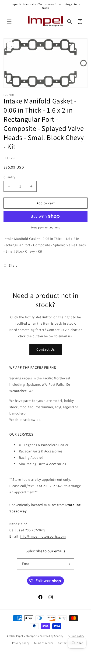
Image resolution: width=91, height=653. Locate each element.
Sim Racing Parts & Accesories (42, 464)
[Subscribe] (69, 563)
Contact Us (45, 349)
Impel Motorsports (27, 635)
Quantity (9, 177)
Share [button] (13, 265)
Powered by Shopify (51, 635)
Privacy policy (20, 643)
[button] (9, 21)
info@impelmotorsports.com (43, 536)
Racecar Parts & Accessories (40, 451)
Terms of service (43, 643)
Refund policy (76, 636)
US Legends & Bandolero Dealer (43, 445)
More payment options (45, 227)
